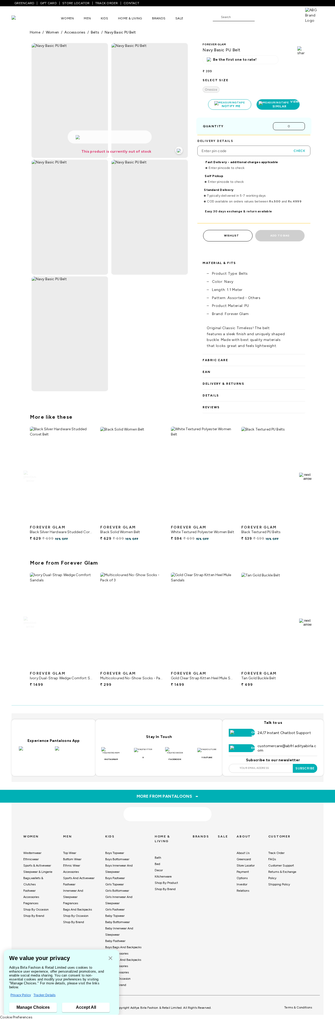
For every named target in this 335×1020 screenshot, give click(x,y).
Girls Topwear (114, 884)
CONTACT (131, 3)
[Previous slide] (30, 476)
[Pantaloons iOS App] (35, 751)
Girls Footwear (115, 909)
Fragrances (30, 903)
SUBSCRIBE (305, 768)
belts (95, 32)
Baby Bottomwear (117, 922)
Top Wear (69, 853)
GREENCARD (24, 3)
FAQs (272, 859)
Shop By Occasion (36, 909)
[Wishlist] (261, 17)
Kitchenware (163, 876)
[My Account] (275, 16)
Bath (158, 857)
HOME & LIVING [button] (130, 18)
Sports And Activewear (78, 878)
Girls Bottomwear (117, 890)
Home (35, 32)
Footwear (29, 890)
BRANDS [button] (159, 18)
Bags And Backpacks (77, 909)
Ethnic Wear (71, 865)
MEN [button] (87, 18)
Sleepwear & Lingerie (37, 872)
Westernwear (32, 853)
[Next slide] (305, 476)
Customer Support (281, 865)
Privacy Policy (20, 995)
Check (299, 151)
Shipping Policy (279, 884)
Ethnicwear (31, 859)
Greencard (244, 859)
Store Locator (246, 865)
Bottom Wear (72, 859)
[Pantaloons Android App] (71, 751)
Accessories (31, 897)
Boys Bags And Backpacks (123, 947)
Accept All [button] (86, 1007)
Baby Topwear (115, 916)
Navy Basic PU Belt (120, 32)
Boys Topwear (114, 853)
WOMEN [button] (67, 18)
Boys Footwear (115, 878)
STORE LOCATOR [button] (76, 3)
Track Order (276, 853)
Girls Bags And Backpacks (123, 960)
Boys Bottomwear (117, 859)
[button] (110, 958)
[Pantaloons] (21, 18)
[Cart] (290, 17)
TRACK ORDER (106, 3)
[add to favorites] (85, 520)
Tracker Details (44, 995)
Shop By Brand (33, 916)
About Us (243, 853)
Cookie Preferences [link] (16, 1017)
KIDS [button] (104, 18)
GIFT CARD (48, 3)
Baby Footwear (115, 941)
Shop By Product (166, 883)
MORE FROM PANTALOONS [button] (168, 796)
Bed (157, 864)
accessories (74, 32)
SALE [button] (179, 18)
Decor (159, 870)
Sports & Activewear (37, 865)
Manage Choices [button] (33, 1007)
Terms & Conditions (298, 1007)
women (52, 32)
